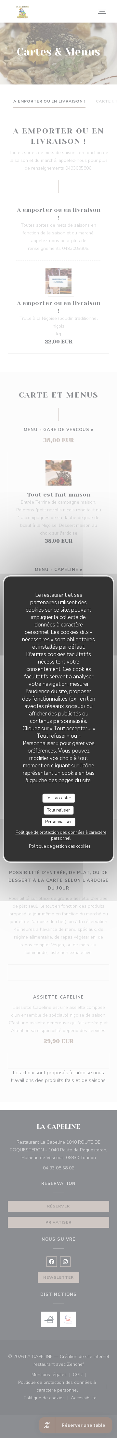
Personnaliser (58, 822)
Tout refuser (58, 810)
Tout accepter (58, 798)
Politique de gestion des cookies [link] (60, 846)
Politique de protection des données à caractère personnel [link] (61, 835)
